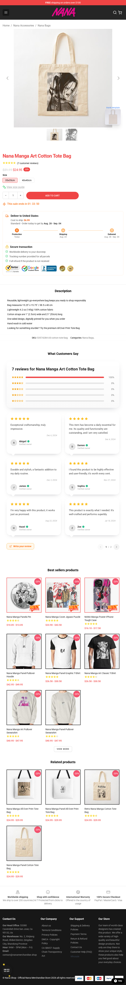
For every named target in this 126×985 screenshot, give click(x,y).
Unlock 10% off (7, 970)
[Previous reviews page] (101, 547)
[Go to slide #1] (54, 135)
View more (63, 749)
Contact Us (76, 947)
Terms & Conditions (51, 930)
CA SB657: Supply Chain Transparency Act (52, 952)
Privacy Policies (49, 934)
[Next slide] (118, 78)
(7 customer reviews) (27, 163)
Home (6, 25)
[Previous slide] (7, 78)
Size (5, 175)
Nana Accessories (23, 25)
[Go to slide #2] (71, 135)
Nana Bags (44, 25)
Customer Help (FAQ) (81, 952)
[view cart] (120, 12)
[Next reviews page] (116, 547)
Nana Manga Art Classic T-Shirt (100, 673)
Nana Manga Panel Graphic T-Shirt (62, 673)
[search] (115, 12)
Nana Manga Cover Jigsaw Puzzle (62, 617)
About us (46, 925)
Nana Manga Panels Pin (19, 617)
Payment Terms (78, 934)
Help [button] (120, 981)
